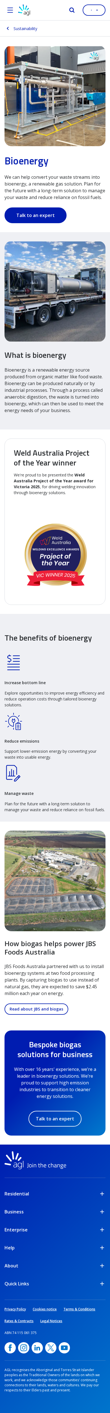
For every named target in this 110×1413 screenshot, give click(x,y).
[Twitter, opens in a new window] (50, 1347)
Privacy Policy (15, 1309)
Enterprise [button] (16, 1230)
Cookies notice (45, 1309)
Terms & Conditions (79, 1309)
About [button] (11, 1266)
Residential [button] (17, 1194)
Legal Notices (51, 1321)
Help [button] (10, 1248)
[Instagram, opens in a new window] (23, 1347)
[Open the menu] (10, 10)
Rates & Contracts (19, 1321)
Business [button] (14, 1212)
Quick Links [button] (17, 1284)
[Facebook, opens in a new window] (10, 1347)
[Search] (72, 10)
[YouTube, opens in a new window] (64, 1347)
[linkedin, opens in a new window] (37, 1347)
